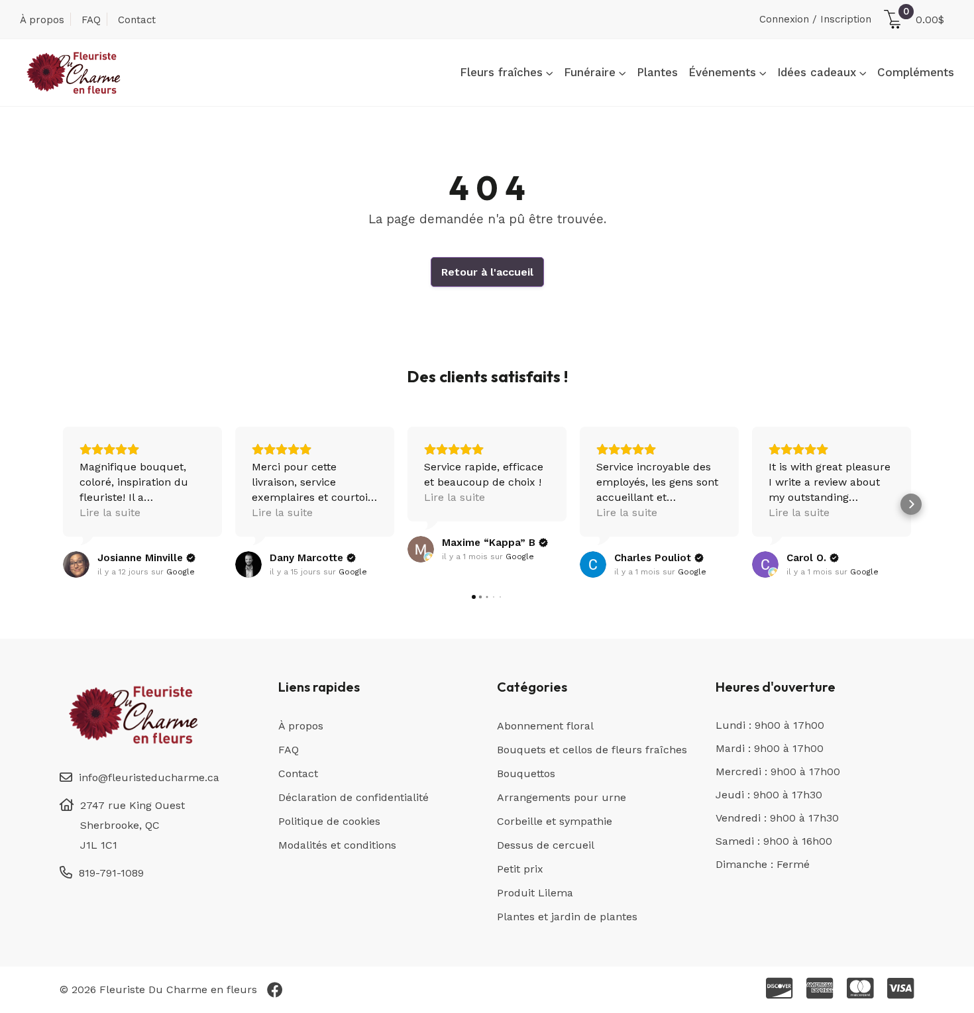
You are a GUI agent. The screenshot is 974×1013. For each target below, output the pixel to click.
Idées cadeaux (816, 72)
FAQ (91, 20)
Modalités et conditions (337, 845)
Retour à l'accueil (487, 272)
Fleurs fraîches (501, 72)
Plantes (657, 72)
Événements (722, 72)
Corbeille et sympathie (554, 821)
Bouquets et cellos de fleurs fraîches (592, 749)
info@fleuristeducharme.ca (149, 777)
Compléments (915, 72)
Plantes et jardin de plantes (567, 916)
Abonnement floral (545, 726)
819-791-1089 (111, 873)
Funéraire (590, 72)
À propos (42, 20)
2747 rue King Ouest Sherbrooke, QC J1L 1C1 (132, 825)
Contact (137, 20)
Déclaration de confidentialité (353, 797)
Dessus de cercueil (545, 845)
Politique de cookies (329, 821)
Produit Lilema (535, 892)
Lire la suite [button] (110, 512)
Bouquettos (526, 773)
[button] (63, 504)
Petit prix (520, 869)
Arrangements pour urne (561, 797)
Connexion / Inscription (815, 19)
